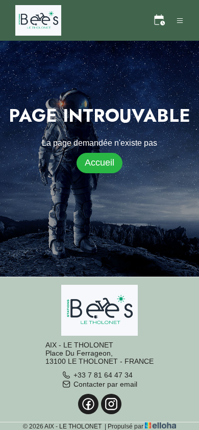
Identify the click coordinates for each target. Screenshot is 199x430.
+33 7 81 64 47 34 (103, 375)
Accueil (99, 162)
